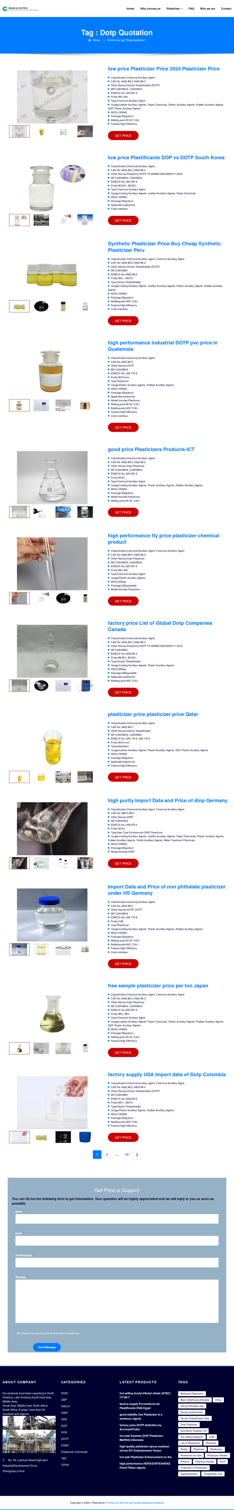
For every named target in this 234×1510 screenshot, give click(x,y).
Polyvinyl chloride (204, 1461)
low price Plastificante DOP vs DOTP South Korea (166, 157)
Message (21, 1277)
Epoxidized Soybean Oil (193, 1430)
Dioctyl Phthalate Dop (192, 1406)
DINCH (65, 1406)
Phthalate (211, 1443)
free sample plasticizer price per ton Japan (158, 985)
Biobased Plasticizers (192, 1393)
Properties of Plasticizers (194, 1467)
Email (19, 1233)
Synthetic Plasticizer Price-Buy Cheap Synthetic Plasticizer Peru (164, 246)
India (211, 1437)
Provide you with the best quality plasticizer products (135, 1502)
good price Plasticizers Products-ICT (151, 449)
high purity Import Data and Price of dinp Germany (167, 800)
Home (130, 8)
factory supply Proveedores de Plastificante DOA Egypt (140, 1406)
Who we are (207, 8)
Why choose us (150, 8)
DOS (64, 1432)
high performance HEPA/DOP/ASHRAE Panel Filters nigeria (145, 1465)
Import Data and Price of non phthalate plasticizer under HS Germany (166, 889)
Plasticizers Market (217, 1455)
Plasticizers (216, 1449)
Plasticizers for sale (191, 1455)
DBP (64, 1400)
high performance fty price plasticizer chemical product (163, 538)
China (218, 1399)
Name (19, 1211)
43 (127, 1154)
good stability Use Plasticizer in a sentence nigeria (141, 1416)
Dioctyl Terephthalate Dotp (195, 1418)
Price (222, 1461)
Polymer (185, 1461)
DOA (64, 1419)
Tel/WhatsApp (24, 1255)
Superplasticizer (189, 1474)
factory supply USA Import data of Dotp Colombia (167, 1074)
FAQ (191, 8)
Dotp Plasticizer (189, 1424)
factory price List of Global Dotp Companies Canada (160, 626)
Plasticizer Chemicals (74, 1452)
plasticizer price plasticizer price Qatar (153, 714)
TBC (64, 1458)
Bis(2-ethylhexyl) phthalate (195, 1399)
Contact (226, 8)
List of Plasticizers (190, 1443)
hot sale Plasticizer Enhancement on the (146, 1457)
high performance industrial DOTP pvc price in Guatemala (163, 345)
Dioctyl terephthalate (192, 1412)
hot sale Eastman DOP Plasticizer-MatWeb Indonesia (141, 1438)
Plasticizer (174, 8)
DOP (64, 1426)
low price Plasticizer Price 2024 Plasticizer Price (164, 68)
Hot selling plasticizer (192, 1437)
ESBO (65, 1445)
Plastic (184, 1449)
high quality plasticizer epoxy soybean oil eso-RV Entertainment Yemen (144, 1448)
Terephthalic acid (213, 1474)
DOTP (65, 1439)
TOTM (65, 1465)
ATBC (64, 1393)
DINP (64, 1413)
